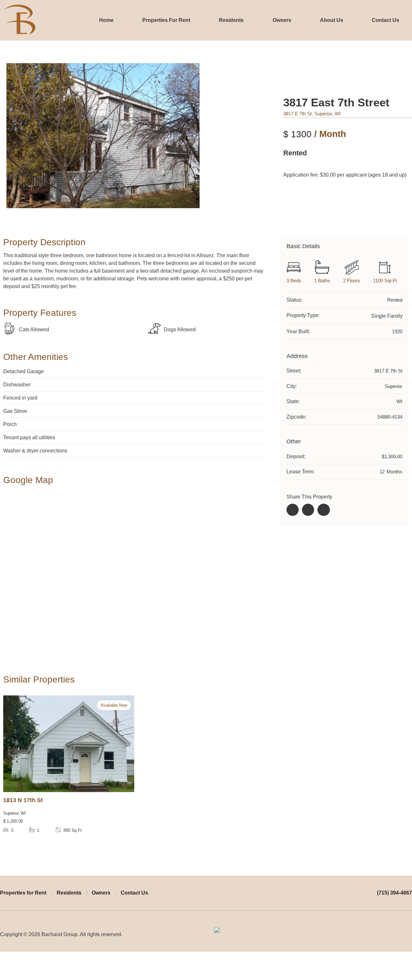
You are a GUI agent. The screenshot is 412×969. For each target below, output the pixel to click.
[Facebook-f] (397, 934)
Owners (282, 20)
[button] (292, 510)
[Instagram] (409, 934)
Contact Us (385, 20)
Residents (231, 20)
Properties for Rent (23, 893)
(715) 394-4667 (394, 893)
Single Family (387, 316)
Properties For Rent (166, 20)
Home (106, 20)
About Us (331, 20)
